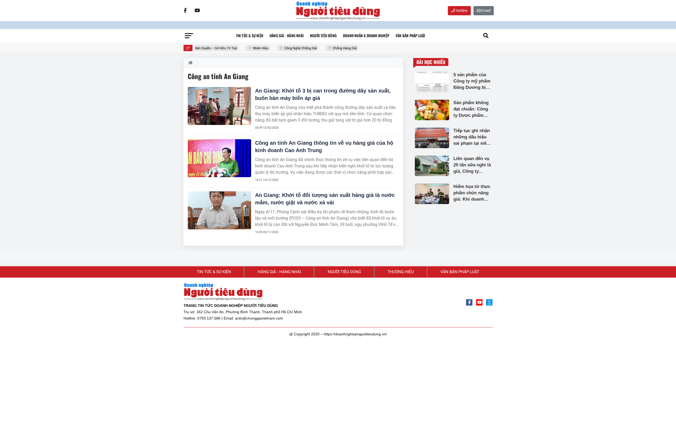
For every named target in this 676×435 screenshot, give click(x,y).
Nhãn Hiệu (257, 48)
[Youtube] (197, 10)
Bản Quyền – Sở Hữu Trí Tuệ (212, 48)
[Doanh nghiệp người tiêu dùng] (338, 10)
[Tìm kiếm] (486, 35)
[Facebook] (185, 10)
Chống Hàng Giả (341, 48)
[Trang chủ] (189, 62)
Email (485, 10)
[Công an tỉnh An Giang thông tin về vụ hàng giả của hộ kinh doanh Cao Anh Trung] (219, 158)
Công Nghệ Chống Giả (297, 48)
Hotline (461, 10)
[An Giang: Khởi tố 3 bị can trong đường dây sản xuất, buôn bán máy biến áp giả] (219, 106)
